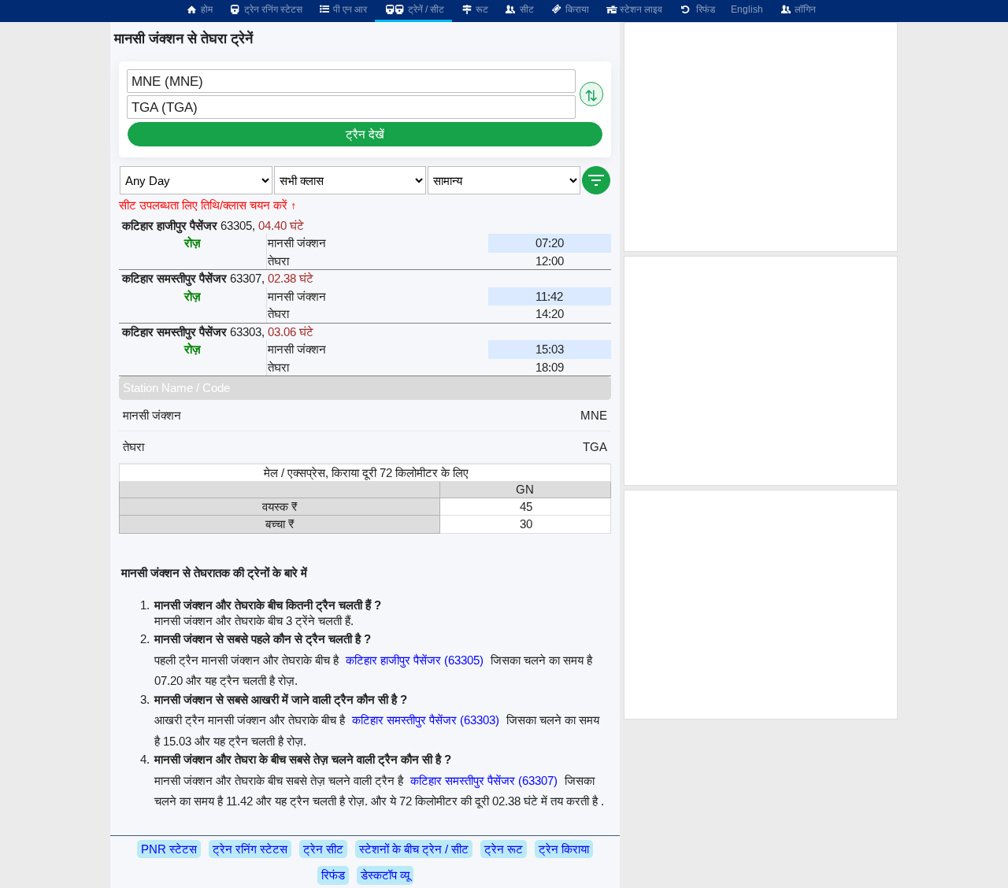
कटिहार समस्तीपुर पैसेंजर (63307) (484, 780)
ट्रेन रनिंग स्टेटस (272, 9)
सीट (525, 9)
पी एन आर (349, 9)
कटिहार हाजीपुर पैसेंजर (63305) (415, 660)
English (747, 9)
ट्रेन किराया (564, 849)
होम (205, 9)
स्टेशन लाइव (639, 9)
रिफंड (703, 9)
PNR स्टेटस (169, 849)
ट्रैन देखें (365, 134)
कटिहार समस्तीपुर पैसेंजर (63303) (425, 720)
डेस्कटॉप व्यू (385, 875)
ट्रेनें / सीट (425, 9)
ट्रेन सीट (323, 849)
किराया (576, 9)
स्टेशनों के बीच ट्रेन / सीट (414, 849)
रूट (480, 9)
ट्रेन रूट (503, 849)
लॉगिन (804, 9)
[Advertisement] (760, 137)
